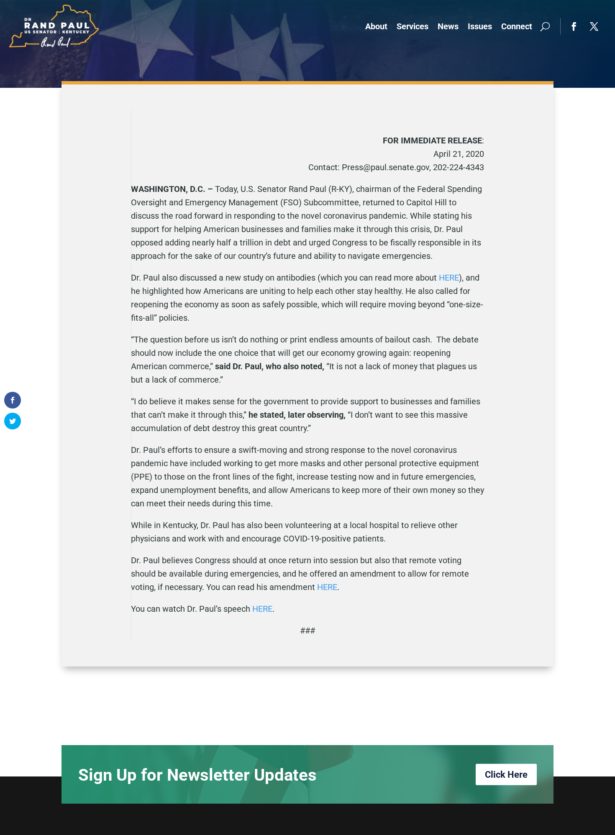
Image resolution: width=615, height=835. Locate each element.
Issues (480, 26)
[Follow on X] (594, 26)
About (376, 26)
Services (412, 26)
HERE (449, 278)
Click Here (506, 774)
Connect (516, 26)
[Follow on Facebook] (574, 26)
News (448, 26)
